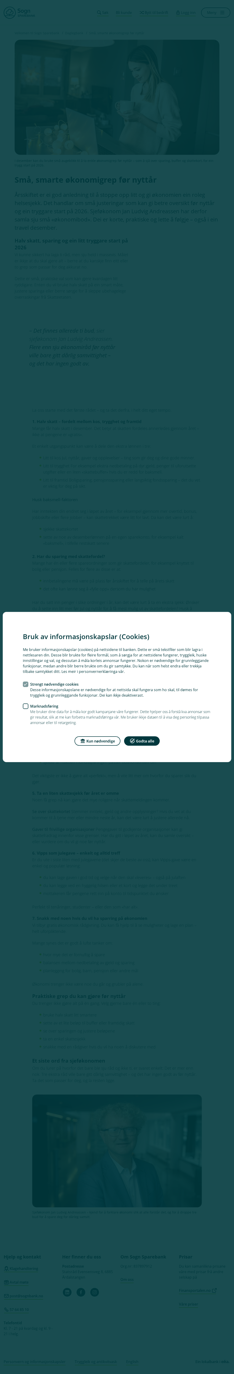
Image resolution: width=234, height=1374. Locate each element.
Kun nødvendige (100, 741)
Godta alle (145, 741)
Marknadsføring (44, 706)
